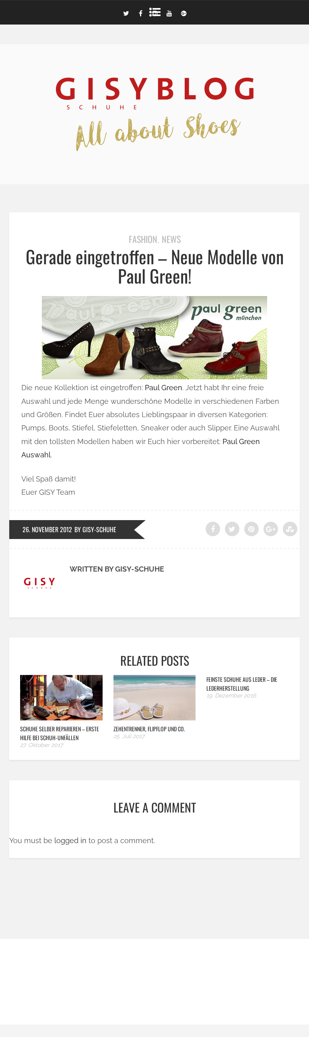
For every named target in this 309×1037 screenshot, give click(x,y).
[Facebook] (140, 12)
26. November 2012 (47, 529)
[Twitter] (126, 12)
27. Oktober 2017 (41, 745)
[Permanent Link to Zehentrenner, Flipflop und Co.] (154, 718)
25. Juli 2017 (128, 736)
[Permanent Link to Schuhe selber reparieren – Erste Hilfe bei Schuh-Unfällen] (61, 718)
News (171, 239)
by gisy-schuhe (95, 529)
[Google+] (184, 12)
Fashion (143, 239)
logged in (70, 840)
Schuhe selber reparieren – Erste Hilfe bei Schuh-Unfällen (59, 733)
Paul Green (163, 387)
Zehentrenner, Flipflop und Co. (149, 728)
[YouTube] (169, 12)
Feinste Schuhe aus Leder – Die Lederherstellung (241, 683)
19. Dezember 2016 (231, 695)
